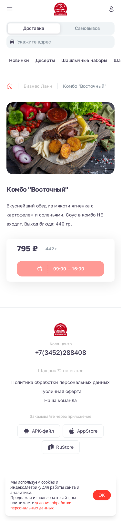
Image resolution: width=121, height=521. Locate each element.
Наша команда (60, 400)
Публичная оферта (60, 391)
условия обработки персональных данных (41, 505)
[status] (60, 495)
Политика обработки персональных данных (60, 382)
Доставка (33, 28)
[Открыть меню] (9, 9)
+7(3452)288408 (60, 352)
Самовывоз (87, 28)
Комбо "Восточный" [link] (84, 86)
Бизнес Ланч (38, 86)
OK (101, 495)
